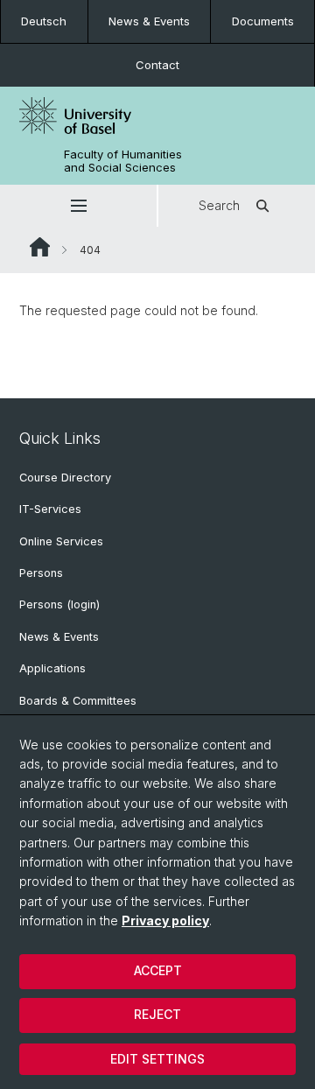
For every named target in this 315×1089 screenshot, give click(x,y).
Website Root (40, 246)
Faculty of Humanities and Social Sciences (123, 161)
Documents (263, 21)
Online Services (61, 541)
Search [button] (219, 205)
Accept (158, 970)
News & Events (149, 21)
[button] (78, 206)
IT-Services (50, 509)
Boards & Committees (77, 700)
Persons (41, 573)
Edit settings (157, 1058)
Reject (157, 1014)
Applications (52, 668)
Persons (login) (59, 604)
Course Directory (65, 477)
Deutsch (43, 21)
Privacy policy (165, 920)
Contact (157, 65)
